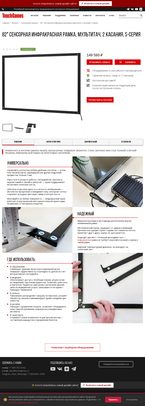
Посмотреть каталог (100, 99)
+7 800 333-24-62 (17, 367)
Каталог (35, 15)
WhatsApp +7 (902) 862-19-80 (30, 374)
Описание (18, 142)
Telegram (6, 374)
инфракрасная (84, 240)
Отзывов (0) (126, 142)
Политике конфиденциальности (23, 402)
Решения (47, 15)
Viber (14, 374)
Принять (113, 399)
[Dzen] (141, 9)
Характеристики (53, 142)
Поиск (122, 15)
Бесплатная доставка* (104, 80)
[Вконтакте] (132, 9)
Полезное (74, 15)
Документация (90, 142)
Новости (87, 15)
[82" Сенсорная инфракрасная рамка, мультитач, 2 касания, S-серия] (42, 86)
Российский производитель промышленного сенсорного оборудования (46, 9)
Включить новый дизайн (96, 3)
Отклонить (132, 399)
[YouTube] (136, 9)
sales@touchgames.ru (19, 371)
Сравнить (130, 62)
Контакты (100, 15)
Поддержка (60, 15)
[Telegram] (128, 9)
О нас (111, 15)
